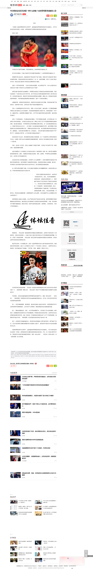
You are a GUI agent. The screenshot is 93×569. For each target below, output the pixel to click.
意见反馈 (60, 566)
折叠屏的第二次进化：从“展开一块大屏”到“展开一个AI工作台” (72, 208)
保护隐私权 (50, 566)
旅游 (56, 1)
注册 (73, 1)
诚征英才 (44, 566)
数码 (65, 1)
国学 (62, 1)
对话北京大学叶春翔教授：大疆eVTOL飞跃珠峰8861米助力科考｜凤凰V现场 (71, 201)
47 (56, 444)
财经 (29, 1)
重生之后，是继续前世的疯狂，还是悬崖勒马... (78, 276)
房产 (44, 1)
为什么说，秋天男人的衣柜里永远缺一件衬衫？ (22, 363)
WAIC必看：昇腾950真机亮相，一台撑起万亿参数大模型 (71, 197)
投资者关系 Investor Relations (30, 566)
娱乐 (32, 1)
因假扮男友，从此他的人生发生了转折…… (66, 275)
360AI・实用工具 (51, 19)
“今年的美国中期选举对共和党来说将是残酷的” (35, 385)
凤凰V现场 (64, 179)
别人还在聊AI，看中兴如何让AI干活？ (71, 205)
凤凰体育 (75, 221)
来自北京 (21, 15)
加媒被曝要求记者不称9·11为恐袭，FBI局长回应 (36, 448)
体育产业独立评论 (18, 14)
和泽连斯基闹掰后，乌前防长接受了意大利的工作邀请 (37, 395)
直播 (21, 1)
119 (56, 416)
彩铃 (79, 265)
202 (56, 408)
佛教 (59, 1)
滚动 (27, 5)
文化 (53, 1)
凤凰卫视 (25, 1)
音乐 (77, 265)
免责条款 (55, 566)
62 (56, 400)
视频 (18, 1)
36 (56, 477)
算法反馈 (55, 372)
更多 (69, 1)
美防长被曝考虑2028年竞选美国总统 (32, 439)
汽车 (41, 1)
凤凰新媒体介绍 (19, 566)
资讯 (15, 1)
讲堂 (75, 265)
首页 (12, 1)
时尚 (38, 1)
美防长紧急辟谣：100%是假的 (31, 412)
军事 (50, 1)
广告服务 (39, 566)
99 (56, 452)
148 (56, 435)
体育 (35, 1)
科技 (47, 1)
